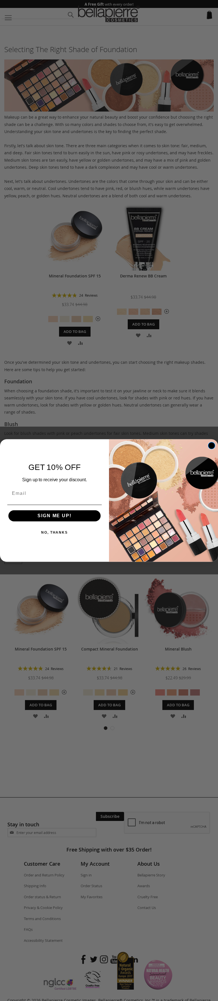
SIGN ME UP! (54, 516)
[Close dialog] (211, 445)
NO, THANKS (54, 533)
